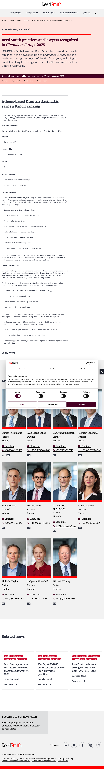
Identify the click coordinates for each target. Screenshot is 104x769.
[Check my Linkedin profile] (3, 455)
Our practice (32, 12)
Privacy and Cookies (48, 761)
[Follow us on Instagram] (91, 745)
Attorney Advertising (65, 758)
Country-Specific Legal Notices (23, 758)
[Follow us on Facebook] (83, 745)
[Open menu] (101, 13)
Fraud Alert (40, 758)
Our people (15, 12)
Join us (86, 12)
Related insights (42, 81)
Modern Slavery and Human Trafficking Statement (21, 761)
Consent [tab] (21, 369)
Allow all (82, 404)
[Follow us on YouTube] (74, 745)
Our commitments (69, 12)
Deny (22, 404)
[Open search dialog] (95, 13)
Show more (8, 352)
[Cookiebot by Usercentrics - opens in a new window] (87, 363)
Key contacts (16, 81)
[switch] (40, 396)
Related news (28, 81)
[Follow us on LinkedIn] (66, 745)
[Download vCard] (8, 455)
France (43, 273)
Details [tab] (52, 369)
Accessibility (6, 758)
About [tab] (82, 369)
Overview (5, 81)
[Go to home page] (52, 4)
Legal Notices (51, 758)
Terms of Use (63, 761)
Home (4, 20)
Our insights (49, 12)
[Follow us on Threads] (99, 745)
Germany (49, 273)
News (12, 20)
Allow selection (52, 404)
